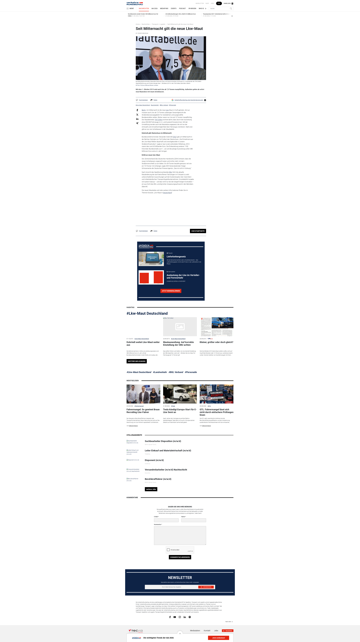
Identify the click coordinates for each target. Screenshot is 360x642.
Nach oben (228, 621)
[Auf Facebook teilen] (137, 110)
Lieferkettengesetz (176, 256)
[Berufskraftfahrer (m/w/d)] (134, 479)
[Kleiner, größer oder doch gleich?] (216, 326)
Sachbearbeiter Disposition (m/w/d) (163, 441)
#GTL (209, 406)
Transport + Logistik (158, 24)
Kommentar (157, 524)
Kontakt (207, 630)
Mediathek (164, 8)
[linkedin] (185, 617)
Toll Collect (158, 120)
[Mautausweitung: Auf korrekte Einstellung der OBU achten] (180, 326)
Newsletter (200, 3)
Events (173, 8)
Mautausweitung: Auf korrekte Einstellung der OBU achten (178, 343)
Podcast (182, 8)
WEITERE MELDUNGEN (136, 361)
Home (138, 24)
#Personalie (191, 372)
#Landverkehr (160, 372)
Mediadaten (195, 630)
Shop (207, 3)
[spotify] (190, 617)
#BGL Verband (175, 372)
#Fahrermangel (139, 406)
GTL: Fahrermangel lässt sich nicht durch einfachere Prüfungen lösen (216, 412)
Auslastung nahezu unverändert (176, 281)
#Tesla (173, 406)
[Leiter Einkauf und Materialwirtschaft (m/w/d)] (134, 452)
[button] (180, 632)
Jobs (212, 3)
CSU (174, 137)
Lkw (167, 110)
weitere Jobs (151, 489)
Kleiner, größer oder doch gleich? (216, 342)
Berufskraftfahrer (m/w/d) (158, 479)
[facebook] (170, 617)
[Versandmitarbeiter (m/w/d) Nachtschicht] (134, 470)
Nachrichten (144, 8)
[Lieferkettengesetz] (151, 259)
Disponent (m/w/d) (154, 460)
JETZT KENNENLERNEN (171, 291)
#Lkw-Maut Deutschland (147, 313)
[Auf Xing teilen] (137, 123)
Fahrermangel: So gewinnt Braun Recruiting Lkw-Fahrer (143, 411)
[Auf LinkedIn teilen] (137, 119)
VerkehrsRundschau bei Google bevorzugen (188, 100)
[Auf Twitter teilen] (137, 114)
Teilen (155, 100)
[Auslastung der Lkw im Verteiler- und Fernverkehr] (151, 277)
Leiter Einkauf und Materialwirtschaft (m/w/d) (168, 450)
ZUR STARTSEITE (198, 231)
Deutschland (167, 193)
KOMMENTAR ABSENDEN (180, 557)
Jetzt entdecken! (218, 638)
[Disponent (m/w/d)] (133, 460)
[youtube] (175, 617)
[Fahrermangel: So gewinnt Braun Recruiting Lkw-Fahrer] (143, 394)
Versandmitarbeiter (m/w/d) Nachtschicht (166, 469)
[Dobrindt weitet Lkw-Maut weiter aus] (143, 326)
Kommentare (143, 100)
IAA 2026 (155, 8)
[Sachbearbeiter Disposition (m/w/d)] (134, 441)
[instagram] (180, 617)
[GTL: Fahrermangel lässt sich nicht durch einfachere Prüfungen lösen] (216, 394)
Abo (219, 3)
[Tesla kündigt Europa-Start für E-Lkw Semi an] (180, 394)
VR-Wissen (192, 8)
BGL (170, 172)
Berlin (144, 110)
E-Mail (156, 516)
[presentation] (232, 16)
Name (183, 516)
